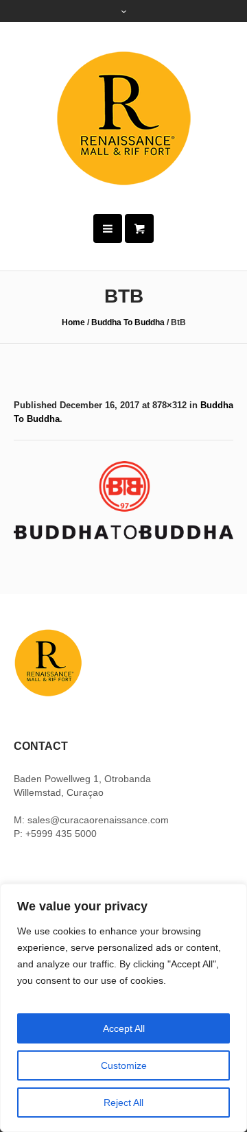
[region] (123, 1008)
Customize (124, 1065)
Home (73, 322)
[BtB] (123, 500)
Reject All (123, 1102)
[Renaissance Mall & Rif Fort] (123, 118)
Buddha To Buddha (128, 322)
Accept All (124, 1028)
